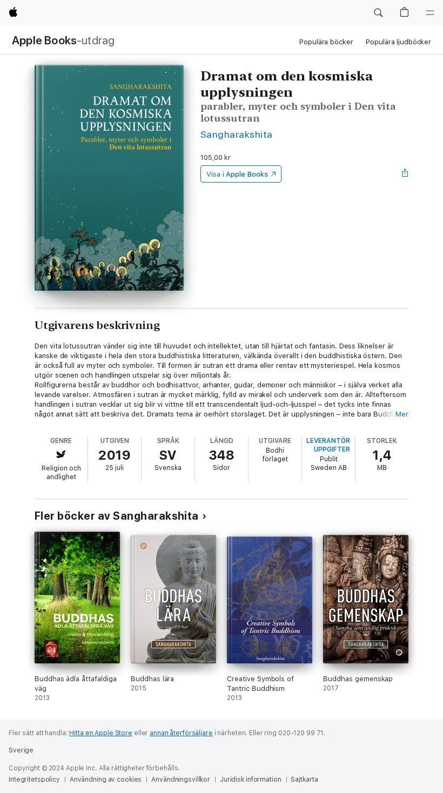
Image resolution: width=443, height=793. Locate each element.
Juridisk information (250, 779)
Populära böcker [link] (326, 42)
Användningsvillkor (180, 779)
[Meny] (430, 13)
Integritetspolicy (34, 779)
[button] (378, 13)
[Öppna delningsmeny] (405, 173)
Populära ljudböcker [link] (398, 42)
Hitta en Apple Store (100, 733)
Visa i (237, 174)
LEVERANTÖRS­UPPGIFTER (332, 445)
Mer (401, 414)
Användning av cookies (106, 779)
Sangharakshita (236, 134)
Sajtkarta (304, 779)
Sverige (21, 750)
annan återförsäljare (181, 733)
